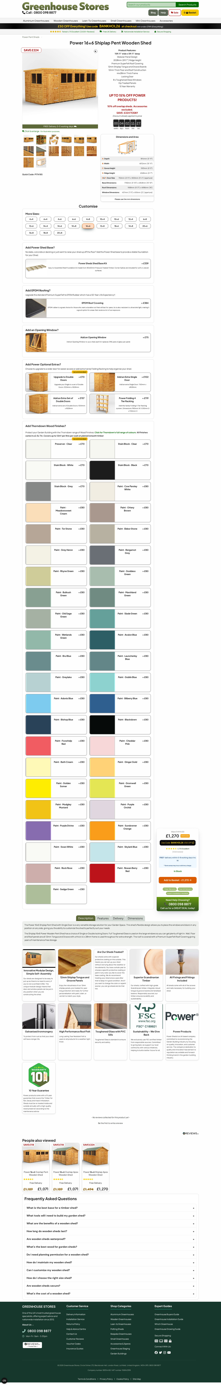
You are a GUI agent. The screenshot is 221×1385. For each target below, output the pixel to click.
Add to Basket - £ (176, 880)
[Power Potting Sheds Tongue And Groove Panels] (79, 151)
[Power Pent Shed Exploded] (54, 140)
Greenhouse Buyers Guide (167, 1314)
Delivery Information (75, 1314)
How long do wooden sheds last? (47, 1231)
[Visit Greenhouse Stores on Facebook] (156, 1352)
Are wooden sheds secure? (43, 1285)
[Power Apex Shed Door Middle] (79, 140)
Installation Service (75, 1319)
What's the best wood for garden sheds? (52, 1246)
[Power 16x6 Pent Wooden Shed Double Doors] (29, 140)
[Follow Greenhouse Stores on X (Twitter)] (160, 1352)
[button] (110, 1123)
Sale (175, 12)
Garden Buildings (118, 1353)
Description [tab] (85, 918)
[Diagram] (41, 162)
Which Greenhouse (164, 1324)
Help (163, 12)
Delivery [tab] (118, 918)
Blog (153, 12)
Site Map (137, 1379)
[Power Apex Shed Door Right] (92, 140)
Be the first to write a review (110, 1123)
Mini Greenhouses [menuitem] (145, 20)
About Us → (28, 1324)
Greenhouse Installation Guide (169, 1319)
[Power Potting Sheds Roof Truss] (92, 151)
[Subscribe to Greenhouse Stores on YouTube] (169, 1352)
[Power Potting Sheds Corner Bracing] (54, 151)
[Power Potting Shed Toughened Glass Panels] (29, 151)
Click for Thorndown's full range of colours (115, 432)
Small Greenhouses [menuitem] (121, 20)
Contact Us (71, 1333)
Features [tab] (103, 918)
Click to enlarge (42, 131)
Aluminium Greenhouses (122, 1314)
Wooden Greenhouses (120, 1319)
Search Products (187, 4)
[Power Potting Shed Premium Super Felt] (41, 151)
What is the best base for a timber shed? (52, 1207)
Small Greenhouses (119, 1338)
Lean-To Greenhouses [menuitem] (94, 20)
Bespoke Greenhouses (120, 1333)
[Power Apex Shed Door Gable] (66, 140)
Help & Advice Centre (76, 1329)
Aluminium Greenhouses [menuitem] (36, 20)
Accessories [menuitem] (166, 20)
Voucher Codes (73, 1343)
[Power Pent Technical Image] (41, 140)
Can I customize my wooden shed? (48, 1270)
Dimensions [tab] (135, 918)
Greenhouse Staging (120, 1348)
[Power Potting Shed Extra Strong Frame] (66, 151)
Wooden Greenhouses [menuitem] (66, 20)
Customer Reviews (75, 1338)
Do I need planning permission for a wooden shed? (58, 1254)
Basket (190, 12)
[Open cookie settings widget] (4, 1381)
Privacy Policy (106, 1379)
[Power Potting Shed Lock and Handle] (29, 162)
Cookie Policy (123, 1379)
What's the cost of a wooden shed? (48, 1293)
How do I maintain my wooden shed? (49, 1262)
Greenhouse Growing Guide (167, 1329)
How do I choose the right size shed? (49, 1278)
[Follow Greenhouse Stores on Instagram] (164, 1352)
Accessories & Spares (120, 1343)
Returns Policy (73, 1324)
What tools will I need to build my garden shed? (56, 1215)
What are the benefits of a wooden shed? (52, 1223)
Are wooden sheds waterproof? (46, 1239)
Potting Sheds (117, 1329)
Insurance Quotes (74, 1348)
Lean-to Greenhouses (120, 1324)
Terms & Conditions (87, 1379)
